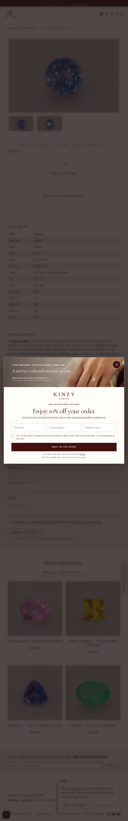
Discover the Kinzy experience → (31, 378)
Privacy (82, 454)
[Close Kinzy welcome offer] (116, 364)
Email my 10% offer (64, 447)
